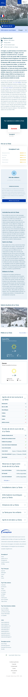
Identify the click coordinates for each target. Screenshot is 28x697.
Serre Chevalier (4, 599)
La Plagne (3, 594)
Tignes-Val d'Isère (5, 610)
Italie (2, 576)
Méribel (11, 87)
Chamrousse (4, 597)
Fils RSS (2, 649)
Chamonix (3, 585)
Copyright (14, 664)
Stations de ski (4, 558)
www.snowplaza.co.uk (5, 626)
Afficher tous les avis (14, 200)
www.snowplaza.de (5, 624)
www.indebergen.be (5, 627)
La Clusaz (3, 590)
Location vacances (5, 562)
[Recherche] (19, 2)
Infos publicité (14, 670)
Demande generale (5, 645)
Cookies (14, 668)
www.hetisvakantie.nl (5, 635)
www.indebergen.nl (5, 629)
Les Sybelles (4, 615)
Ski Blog (3, 564)
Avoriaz (2, 595)
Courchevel (5, 87)
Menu (24, 2)
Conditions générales (14, 662)
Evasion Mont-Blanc (5, 613)
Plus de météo (22, 332)
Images (20, 30)
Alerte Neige (4, 643)
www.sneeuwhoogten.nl (6, 637)
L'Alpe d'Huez (4, 601)
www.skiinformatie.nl (5, 633)
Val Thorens (3, 586)
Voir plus (6, 480)
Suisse (2, 578)
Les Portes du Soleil (5, 611)
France (2, 574)
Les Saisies (3, 592)
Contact (14, 672)
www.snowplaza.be (5, 622)
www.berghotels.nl (5, 631)
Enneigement (4, 560)
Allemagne (3, 572)
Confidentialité (14, 666)
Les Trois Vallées (17, 82)
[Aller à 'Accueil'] (3, 3)
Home (2, 556)
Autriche (3, 570)
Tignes (2, 588)
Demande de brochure (6, 647)
